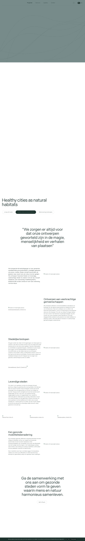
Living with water (8, 212)
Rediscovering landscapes (45, 212)
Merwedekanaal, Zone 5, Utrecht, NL (17, 367)
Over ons (38, 2)
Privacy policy (73, 539)
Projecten (29, 2)
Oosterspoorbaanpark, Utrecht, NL (17, 309)
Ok (66, 539)
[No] (83, 539)
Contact (53, 2)
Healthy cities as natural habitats (25, 212)
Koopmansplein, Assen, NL (37, 417)
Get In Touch (42, 502)
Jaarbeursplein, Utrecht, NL (64, 417)
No (68, 539)
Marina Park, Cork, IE (7, 417)
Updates (45, 2)
